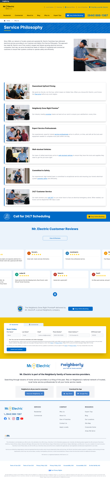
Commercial (34, 324)
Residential (15, 324)
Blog (86, 415)
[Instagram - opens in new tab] (13, 418)
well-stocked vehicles (66, 155)
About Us (63, 415)
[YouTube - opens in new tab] (21, 418)
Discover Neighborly (33, 393)
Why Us (62, 412)
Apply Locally (64, 427)
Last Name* (25, 332)
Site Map (88, 423)
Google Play (84, 393)
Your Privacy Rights (56, 470)
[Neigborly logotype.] (72, 366)
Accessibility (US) (69, 465)
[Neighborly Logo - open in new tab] (5, 1)
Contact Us (63, 423)
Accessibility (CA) (81, 465)
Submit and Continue (16, 349)
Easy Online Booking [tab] (76, 15)
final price (38, 94)
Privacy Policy (59, 342)
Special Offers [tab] (71, 7)
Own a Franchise (65, 419)
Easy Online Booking (97, 216)
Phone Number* (57, 332)
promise (48, 114)
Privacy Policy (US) (41, 465)
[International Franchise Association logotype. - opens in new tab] (7, 436)
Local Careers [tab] (50, 7)
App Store (69, 393)
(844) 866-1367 (14, 414)
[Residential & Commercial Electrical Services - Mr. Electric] (8, 7)
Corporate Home (90, 427)
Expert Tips (89, 412)
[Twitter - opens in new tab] (9, 418)
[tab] (98, 7)
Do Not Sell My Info (94, 465)
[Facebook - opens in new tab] (5, 418)
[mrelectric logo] (17, 408)
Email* (39, 332)
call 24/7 (50, 197)
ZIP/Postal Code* (96, 332)
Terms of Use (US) (15, 465)
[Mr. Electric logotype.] (39, 366)
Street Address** (73, 332)
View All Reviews (55, 238)
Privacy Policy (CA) (55, 465)
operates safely (42, 178)
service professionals (61, 134)
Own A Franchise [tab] (82, 7)
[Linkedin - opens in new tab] (17, 418)
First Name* (10, 332)
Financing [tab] (59, 7)
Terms (51, 342)
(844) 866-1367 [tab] (97, 15)
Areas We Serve (90, 431)
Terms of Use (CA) (28, 465)
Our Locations (89, 419)
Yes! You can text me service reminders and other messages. (26, 339)
